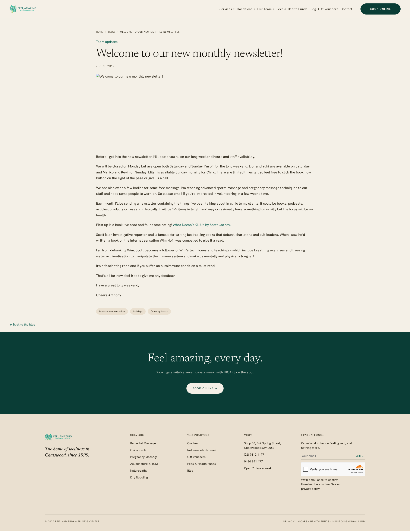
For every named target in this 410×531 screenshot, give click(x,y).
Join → (360, 455)
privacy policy (310, 489)
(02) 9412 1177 (254, 454)
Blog (313, 9)
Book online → (205, 388)
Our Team (265, 9)
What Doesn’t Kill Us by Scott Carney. (202, 225)
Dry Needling (139, 477)
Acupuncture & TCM (144, 464)
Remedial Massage (143, 443)
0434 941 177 (253, 461)
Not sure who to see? (201, 450)
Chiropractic (138, 450)
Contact (346, 9)
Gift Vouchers (328, 9)
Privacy (289, 521)
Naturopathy (138, 470)
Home (99, 31)
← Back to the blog (22, 324)
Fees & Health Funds (292, 9)
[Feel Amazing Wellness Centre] (22, 9)
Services (227, 9)
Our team (193, 443)
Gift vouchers (196, 457)
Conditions (246, 9)
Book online (380, 9)
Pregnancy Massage (144, 457)
